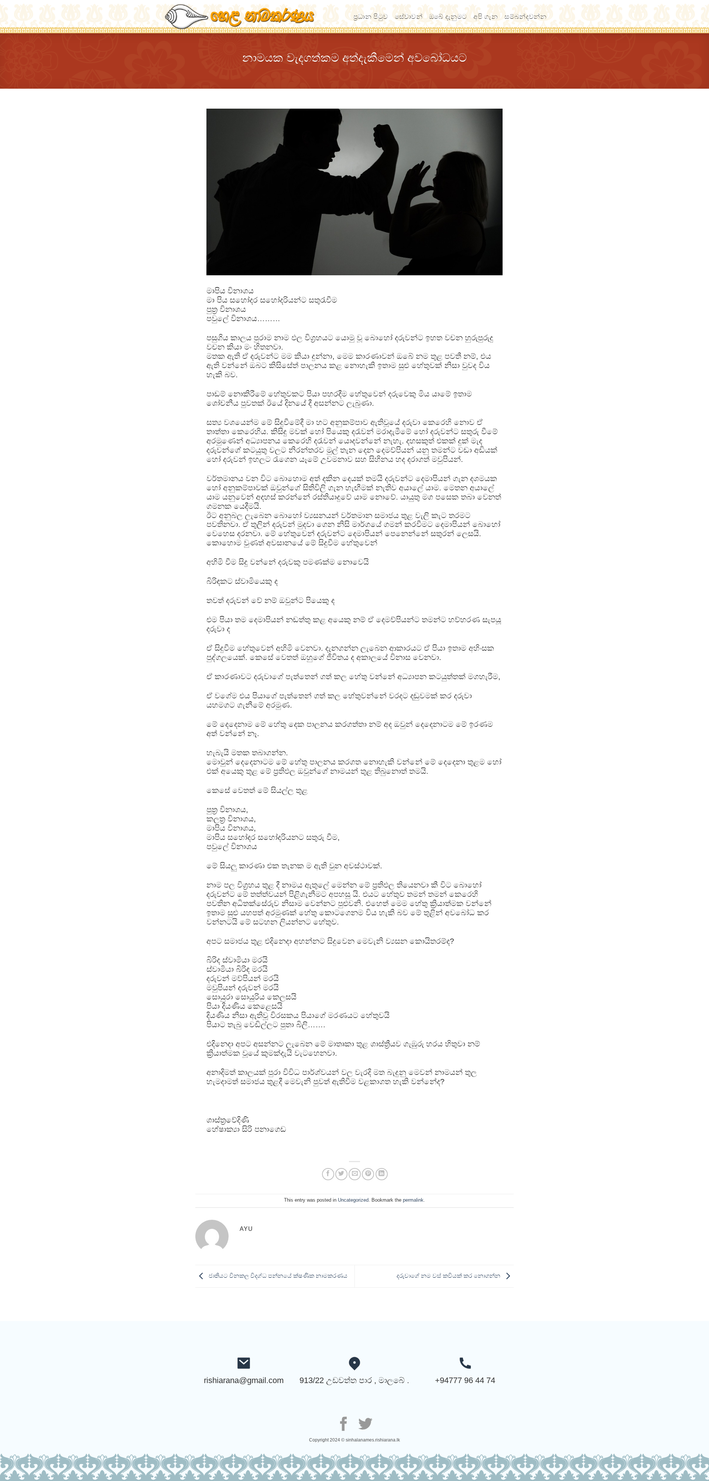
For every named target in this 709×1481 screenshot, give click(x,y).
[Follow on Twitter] (365, 1425)
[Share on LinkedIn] (382, 1174)
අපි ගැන (485, 16)
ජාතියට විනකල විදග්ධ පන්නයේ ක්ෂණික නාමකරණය (277, 1276)
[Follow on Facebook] (343, 1425)
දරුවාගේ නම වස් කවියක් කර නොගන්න (449, 1276)
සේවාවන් (408, 16)
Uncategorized (353, 1200)
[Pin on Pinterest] (368, 1174)
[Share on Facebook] (328, 1174)
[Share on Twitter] (341, 1174)
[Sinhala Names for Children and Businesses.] (245, 16)
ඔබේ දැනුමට (448, 16)
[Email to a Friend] (355, 1174)
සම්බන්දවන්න (525, 16)
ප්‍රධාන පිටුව (370, 16)
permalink (413, 1200)
